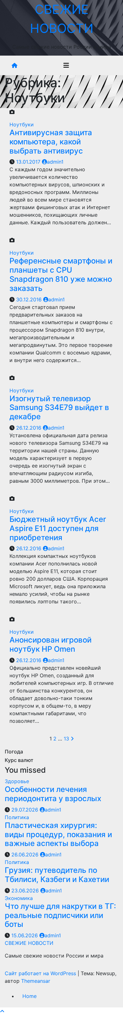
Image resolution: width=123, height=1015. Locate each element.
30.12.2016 (29, 299)
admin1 (55, 162)
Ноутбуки (21, 124)
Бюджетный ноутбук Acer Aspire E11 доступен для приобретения (57, 528)
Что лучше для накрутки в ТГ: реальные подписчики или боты (60, 915)
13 (66, 738)
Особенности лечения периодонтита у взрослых (53, 794)
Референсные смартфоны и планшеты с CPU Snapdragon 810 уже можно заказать (60, 274)
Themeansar (35, 981)
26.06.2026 (25, 854)
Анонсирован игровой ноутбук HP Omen (50, 644)
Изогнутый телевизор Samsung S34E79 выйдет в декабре (59, 407)
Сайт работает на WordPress (41, 973)
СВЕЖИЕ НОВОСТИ (29, 943)
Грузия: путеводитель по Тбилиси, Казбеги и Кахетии (57, 875)
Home (29, 996)
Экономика (19, 898)
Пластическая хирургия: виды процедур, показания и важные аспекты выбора (58, 834)
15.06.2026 (25, 935)
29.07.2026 (25, 810)
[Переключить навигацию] (66, 65)
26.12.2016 (29, 428)
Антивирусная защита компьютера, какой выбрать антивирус (50, 141)
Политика (17, 817)
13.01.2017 (29, 162)
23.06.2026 (25, 890)
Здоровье (17, 781)
